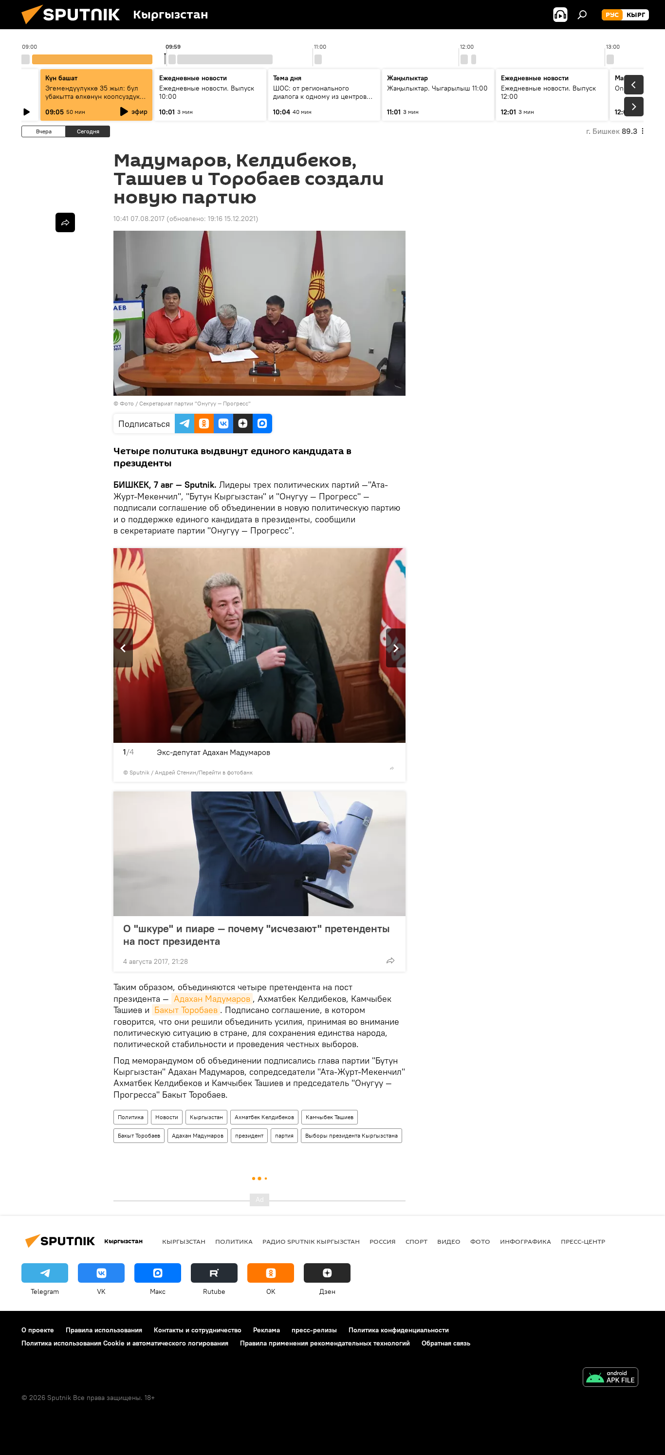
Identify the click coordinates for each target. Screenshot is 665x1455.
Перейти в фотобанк (226, 772)
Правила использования (104, 1330)
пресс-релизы (314, 1330)
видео (449, 1241)
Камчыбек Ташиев (329, 1117)
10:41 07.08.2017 (139, 218)
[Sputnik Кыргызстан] (74, 26)
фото (480, 1241)
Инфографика (525, 1241)
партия (284, 1135)
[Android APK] (610, 1378)
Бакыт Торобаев (186, 1009)
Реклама (266, 1330)
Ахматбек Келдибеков (264, 1117)
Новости (166, 1117)
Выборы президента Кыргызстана (351, 1135)
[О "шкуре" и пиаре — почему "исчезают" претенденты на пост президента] (259, 854)
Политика (131, 1117)
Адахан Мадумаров (212, 998)
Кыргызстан (206, 1117)
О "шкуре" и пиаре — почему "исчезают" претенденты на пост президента (256, 934)
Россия (382, 1241)
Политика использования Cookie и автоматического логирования (124, 1343)
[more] (392, 768)
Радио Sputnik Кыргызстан (311, 1241)
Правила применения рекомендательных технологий (325, 1343)
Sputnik (139, 772)
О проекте (37, 1330)
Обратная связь (446, 1343)
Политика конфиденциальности (399, 1330)
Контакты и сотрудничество (197, 1330)
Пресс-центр (583, 1241)
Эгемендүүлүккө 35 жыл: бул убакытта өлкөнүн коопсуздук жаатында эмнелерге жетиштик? (92, 100)
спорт (416, 1241)
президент (249, 1135)
